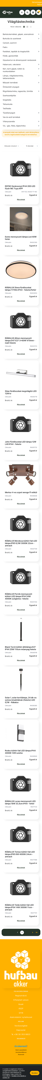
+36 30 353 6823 (21, 1034)
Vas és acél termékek (11, 117)
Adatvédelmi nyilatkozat (21, 1017)
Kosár (21, 1004)
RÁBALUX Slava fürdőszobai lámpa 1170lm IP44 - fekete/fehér (20, 288)
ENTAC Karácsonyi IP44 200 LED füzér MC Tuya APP (20, 187)
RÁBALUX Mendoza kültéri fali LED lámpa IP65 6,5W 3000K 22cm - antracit (21, 543)
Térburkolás (7, 104)
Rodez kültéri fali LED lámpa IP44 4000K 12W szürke (20, 751)
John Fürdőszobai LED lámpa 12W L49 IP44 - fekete (20, 443)
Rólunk (39, 4)
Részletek (21, 200)
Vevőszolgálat (21, 1026)
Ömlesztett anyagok (11, 87)
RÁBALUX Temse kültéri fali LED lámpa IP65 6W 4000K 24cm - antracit (20, 854)
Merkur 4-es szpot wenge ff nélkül (21, 492)
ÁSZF (21, 1009)
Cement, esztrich (10, 43)
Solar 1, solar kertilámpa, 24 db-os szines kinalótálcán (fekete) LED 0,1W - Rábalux (21, 699)
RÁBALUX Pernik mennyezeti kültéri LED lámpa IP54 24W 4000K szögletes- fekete (18, 596)
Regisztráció (21, 996)
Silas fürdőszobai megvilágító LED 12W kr (21, 392)
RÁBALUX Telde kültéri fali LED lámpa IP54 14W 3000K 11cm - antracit (19, 907)
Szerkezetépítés (9, 95)
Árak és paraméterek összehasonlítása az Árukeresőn (21, 1052)
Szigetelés (7, 100)
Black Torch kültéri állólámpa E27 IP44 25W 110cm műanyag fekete (20, 648)
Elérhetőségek (37, 2)
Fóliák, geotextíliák (10, 56)
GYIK (21, 1013)
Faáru (5, 47)
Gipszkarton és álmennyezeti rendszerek (19, 60)
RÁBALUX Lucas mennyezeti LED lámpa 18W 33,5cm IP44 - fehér (20, 802)
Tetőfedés (7, 108)
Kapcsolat (21, 1030)
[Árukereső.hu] (21, 1047)
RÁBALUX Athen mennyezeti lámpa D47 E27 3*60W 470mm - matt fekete (20, 340)
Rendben (35, 1073)
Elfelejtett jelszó (21, 1000)
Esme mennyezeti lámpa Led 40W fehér (21, 238)
